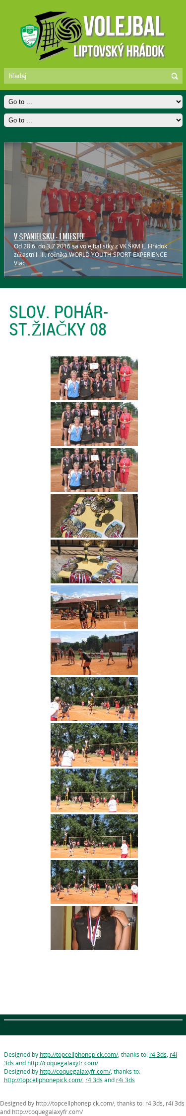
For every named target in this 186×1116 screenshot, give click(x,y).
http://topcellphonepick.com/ (79, 1054)
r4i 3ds (125, 1080)
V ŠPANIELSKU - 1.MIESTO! (49, 236)
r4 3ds (158, 1054)
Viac (19, 263)
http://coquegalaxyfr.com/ (62, 1063)
